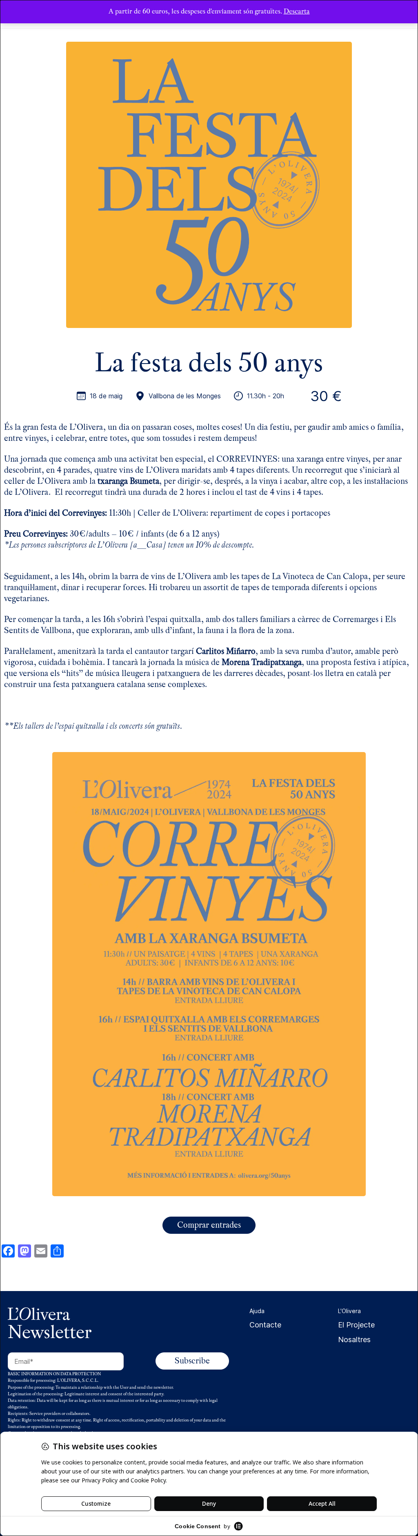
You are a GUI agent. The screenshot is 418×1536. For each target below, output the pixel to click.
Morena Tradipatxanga (262, 662)
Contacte (265, 1324)
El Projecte (356, 1324)
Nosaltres (354, 1339)
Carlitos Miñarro (226, 651)
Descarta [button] (297, 11)
